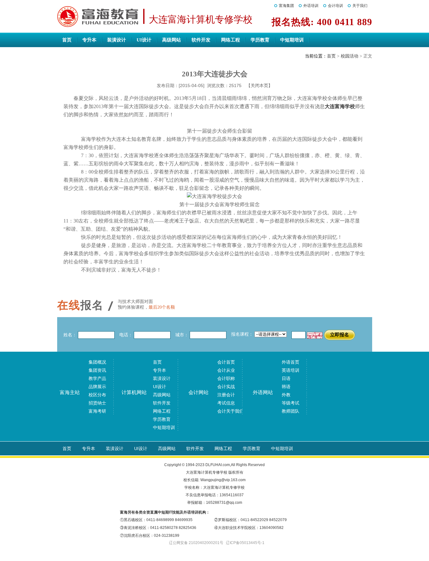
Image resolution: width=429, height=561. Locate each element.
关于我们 (359, 5)
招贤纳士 (97, 402)
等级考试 (290, 402)
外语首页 (290, 362)
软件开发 (201, 39)
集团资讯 (97, 370)
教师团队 (290, 411)
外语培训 (310, 5)
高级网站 (171, 39)
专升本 (89, 39)
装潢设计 (116, 39)
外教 (286, 394)
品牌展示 (97, 386)
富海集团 (286, 5)
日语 (286, 378)
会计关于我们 (230, 411)
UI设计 (144, 39)
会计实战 (226, 386)
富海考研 (97, 411)
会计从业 (226, 370)
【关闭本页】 (259, 85)
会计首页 (226, 362)
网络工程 (230, 39)
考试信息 (226, 402)
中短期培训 (292, 39)
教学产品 (97, 378)
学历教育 (260, 39)
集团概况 (97, 362)
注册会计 (226, 394)
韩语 (286, 386)
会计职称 (226, 378)
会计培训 (335, 5)
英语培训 (290, 370)
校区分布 (97, 394)
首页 (67, 39)
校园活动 (349, 56)
